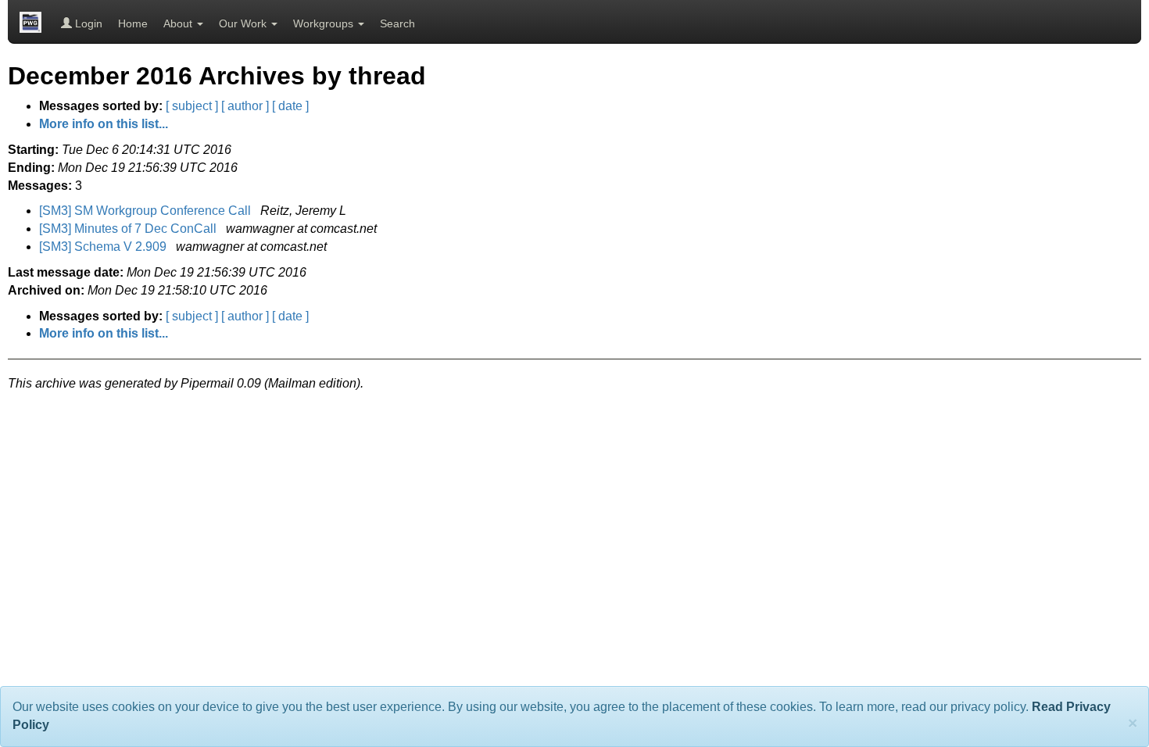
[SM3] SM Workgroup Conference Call (146, 210)
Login (87, 23)
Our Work (244, 23)
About (179, 23)
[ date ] (290, 106)
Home (133, 23)
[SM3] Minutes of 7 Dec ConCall (129, 228)
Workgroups (324, 23)
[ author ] (245, 106)
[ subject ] (192, 106)
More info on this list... (103, 123)
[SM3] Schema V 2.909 (104, 246)
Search (397, 23)
